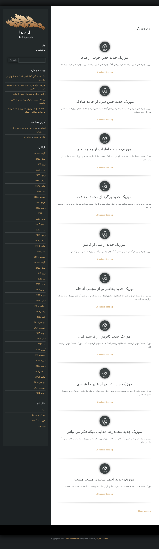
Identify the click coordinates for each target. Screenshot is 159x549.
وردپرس (42, 426)
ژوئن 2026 (40, 164)
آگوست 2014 (39, 388)
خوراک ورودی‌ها (38, 415)
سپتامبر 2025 (39, 197)
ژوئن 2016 (40, 273)
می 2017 (41, 213)
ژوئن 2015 (40, 339)
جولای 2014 (40, 393)
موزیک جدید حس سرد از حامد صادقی (104, 101)
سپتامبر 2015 (39, 322)
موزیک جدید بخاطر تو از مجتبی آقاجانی (104, 288)
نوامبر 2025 (40, 186)
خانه (43, 45)
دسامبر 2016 (39, 240)
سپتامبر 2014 (39, 382)
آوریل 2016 (40, 284)
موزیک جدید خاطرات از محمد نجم (104, 149)
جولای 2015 (40, 333)
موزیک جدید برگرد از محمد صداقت (104, 197)
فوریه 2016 (40, 295)
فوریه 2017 (40, 230)
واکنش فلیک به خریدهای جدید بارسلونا (29, 94)
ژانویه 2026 (40, 175)
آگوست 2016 (39, 262)
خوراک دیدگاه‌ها (38, 420)
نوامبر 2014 (40, 377)
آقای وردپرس (39, 137)
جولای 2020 (40, 202)
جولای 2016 (40, 268)
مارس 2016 (40, 290)
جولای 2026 (40, 159)
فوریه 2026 (40, 170)
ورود (43, 409)
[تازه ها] (25, 21)
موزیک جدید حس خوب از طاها (104, 57)
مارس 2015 (40, 355)
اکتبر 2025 (41, 191)
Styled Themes (102, 539)
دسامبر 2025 (39, 181)
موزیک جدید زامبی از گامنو (104, 244)
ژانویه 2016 (40, 300)
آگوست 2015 (39, 328)
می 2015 (41, 344)
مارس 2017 (40, 224)
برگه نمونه (40, 50)
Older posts (144, 511)
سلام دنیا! (27, 137)
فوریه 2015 (40, 360)
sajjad (42, 128)
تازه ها (25, 32)
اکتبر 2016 (41, 251)
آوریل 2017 (40, 219)
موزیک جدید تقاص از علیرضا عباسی (104, 384)
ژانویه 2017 (40, 235)
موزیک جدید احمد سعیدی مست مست (104, 479)
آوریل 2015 (40, 349)
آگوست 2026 (39, 153)
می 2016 (41, 279)
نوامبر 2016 (40, 246)
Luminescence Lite (72, 539)
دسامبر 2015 (39, 306)
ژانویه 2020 (40, 208)
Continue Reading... (104, 72)
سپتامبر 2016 (39, 257)
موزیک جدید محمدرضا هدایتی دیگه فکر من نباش (104, 431)
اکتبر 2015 (41, 317)
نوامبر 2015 (40, 311)
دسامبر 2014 (39, 371)
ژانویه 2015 (40, 366)
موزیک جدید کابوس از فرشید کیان (104, 336)
